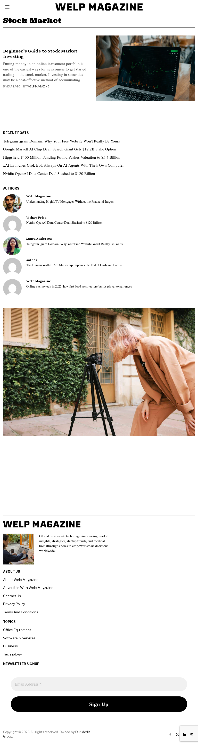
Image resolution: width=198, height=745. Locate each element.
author (31, 260)
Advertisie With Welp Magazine (28, 588)
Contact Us (12, 596)
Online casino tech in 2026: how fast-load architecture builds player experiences (79, 286)
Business (10, 646)
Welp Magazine (38, 86)
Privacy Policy (14, 604)
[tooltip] (12, 203)
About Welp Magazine (20, 580)
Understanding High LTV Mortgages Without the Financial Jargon (69, 202)
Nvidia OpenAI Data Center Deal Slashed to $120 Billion (49, 173)
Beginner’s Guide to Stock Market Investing (40, 53)
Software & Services (19, 638)
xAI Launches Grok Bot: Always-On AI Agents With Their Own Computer (63, 165)
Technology (12, 654)
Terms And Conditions (20, 612)
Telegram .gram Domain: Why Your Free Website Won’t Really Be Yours (61, 140)
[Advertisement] (99, 480)
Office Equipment (17, 630)
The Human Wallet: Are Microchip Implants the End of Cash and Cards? (74, 265)
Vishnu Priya (36, 217)
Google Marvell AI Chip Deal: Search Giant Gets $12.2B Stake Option (59, 148)
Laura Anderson (39, 238)
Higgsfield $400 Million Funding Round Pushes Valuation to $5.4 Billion (61, 157)
